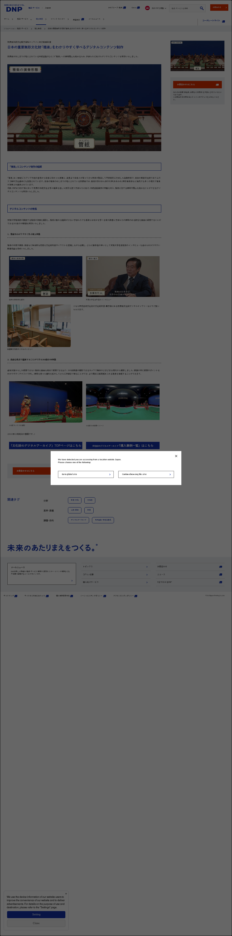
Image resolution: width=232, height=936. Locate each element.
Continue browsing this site (134, 474)
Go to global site (69, 474)
